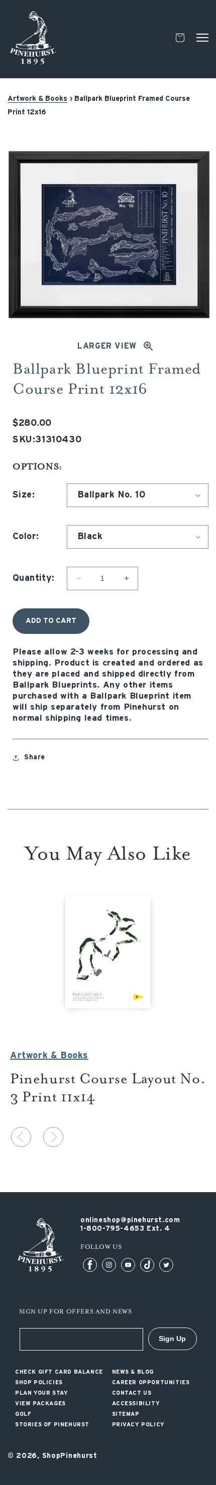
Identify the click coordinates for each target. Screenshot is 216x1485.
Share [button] (34, 757)
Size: (24, 495)
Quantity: (34, 578)
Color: (26, 536)
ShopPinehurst (69, 1455)
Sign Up (172, 1339)
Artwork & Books (37, 98)
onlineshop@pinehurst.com (130, 1220)
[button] (202, 38)
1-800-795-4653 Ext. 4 (125, 1228)
